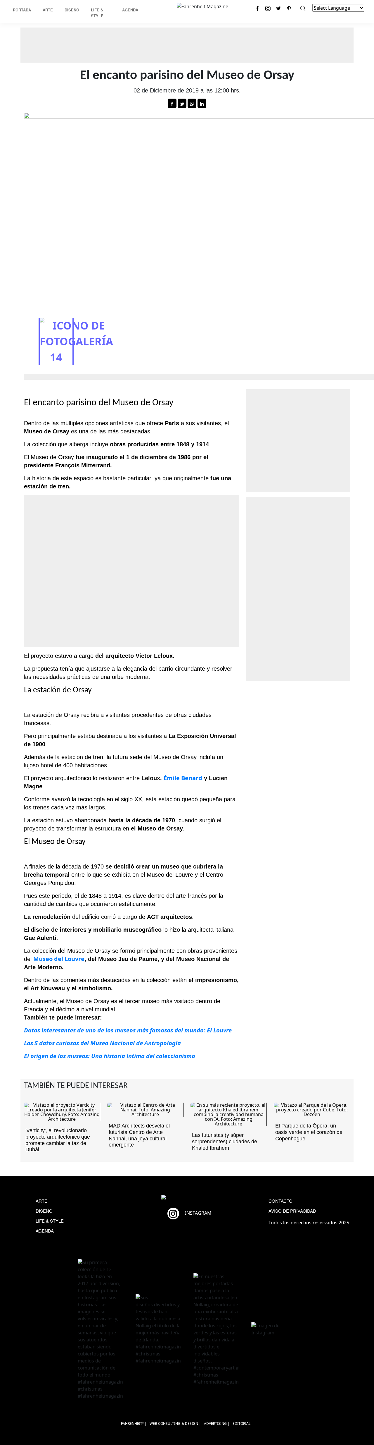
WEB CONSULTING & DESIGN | (175, 1423)
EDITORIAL (241, 1423)
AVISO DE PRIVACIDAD (292, 1211)
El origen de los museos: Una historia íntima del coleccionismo (109, 1056)
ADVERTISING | (217, 1423)
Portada (22, 10)
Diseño (72, 10)
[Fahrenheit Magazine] (187, 1198)
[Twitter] (278, 8)
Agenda (130, 10)
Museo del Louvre (58, 959)
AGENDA (45, 1231)
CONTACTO (280, 1201)
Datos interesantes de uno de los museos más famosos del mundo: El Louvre (128, 1030)
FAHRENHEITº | (134, 1423)
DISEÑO (44, 1211)
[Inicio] (202, 6)
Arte (48, 10)
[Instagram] (268, 8)
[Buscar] (303, 8)
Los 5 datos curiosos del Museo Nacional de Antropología (102, 1043)
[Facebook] (257, 8)
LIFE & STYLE (50, 1221)
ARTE (41, 1201)
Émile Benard (183, 778)
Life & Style (97, 12)
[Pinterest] (289, 8)
